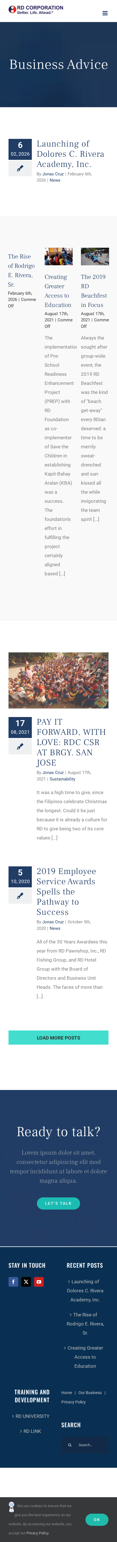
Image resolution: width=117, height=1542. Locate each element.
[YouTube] (39, 1282)
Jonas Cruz (53, 174)
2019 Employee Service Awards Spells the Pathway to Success (66, 892)
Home (66, 1392)
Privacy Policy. (37, 1533)
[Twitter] (26, 1282)
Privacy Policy (73, 1402)
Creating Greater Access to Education (85, 1357)
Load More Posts (58, 1038)
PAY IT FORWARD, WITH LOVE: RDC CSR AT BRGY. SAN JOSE (71, 742)
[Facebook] (13, 1282)
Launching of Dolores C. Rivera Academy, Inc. (71, 154)
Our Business (90, 1392)
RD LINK (32, 1431)
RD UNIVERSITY (32, 1416)
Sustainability (62, 779)
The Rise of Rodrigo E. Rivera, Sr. (85, 1324)
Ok (97, 1519)
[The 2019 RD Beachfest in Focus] (95, 256)
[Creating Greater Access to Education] (59, 256)
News (55, 180)
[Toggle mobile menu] (105, 13)
